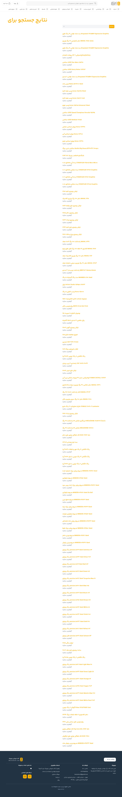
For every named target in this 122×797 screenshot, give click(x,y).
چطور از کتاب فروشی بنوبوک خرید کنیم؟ (49, 769)
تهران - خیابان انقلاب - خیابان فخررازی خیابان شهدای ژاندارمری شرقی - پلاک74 (76, 778)
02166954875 (84, 771)
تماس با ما (85, 769)
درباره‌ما (58, 777)
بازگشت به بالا (111, 759)
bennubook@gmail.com (81, 774)
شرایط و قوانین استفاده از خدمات (51, 771)
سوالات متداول (56, 774)
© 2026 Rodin (61, 789)
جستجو (112, 26)
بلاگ (58, 780)
